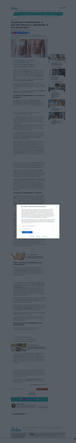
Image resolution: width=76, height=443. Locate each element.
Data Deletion (31, 236)
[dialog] (38, 221)
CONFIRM (27, 232)
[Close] (57, 207)
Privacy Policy (44, 236)
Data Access (38, 236)
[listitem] (38, 225)
